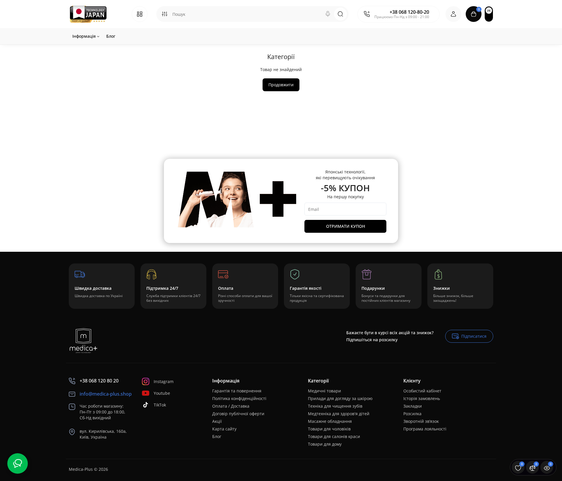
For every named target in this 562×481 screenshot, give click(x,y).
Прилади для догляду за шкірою (340, 398)
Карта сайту (224, 429)
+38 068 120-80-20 (409, 12)
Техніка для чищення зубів (335, 406)
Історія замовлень (421, 398)
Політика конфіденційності (239, 398)
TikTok (160, 405)
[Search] (327, 14)
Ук (489, 10)
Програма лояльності (424, 429)
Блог (216, 436)
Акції (217, 421)
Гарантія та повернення (236, 391)
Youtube (162, 393)
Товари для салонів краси (334, 436)
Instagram (164, 381)
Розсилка (412, 413)
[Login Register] (453, 14)
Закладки (412, 406)
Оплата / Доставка (230, 406)
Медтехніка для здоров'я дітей (338, 413)
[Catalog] (140, 14)
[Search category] (164, 14)
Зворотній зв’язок (421, 421)
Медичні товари (324, 391)
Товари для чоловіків (329, 429)
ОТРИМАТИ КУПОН (345, 226)
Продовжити (281, 84)
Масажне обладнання (330, 421)
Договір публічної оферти (238, 413)
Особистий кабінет (422, 391)
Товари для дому (325, 444)
